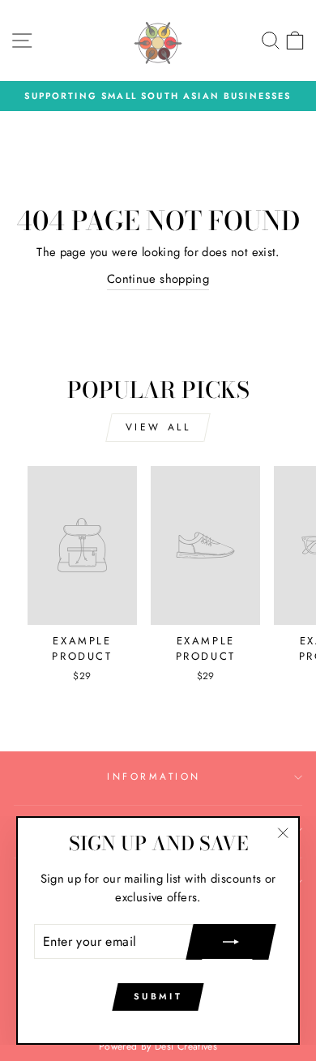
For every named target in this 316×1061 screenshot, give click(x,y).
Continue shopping (158, 279)
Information (154, 776)
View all (158, 427)
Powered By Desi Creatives (158, 1046)
